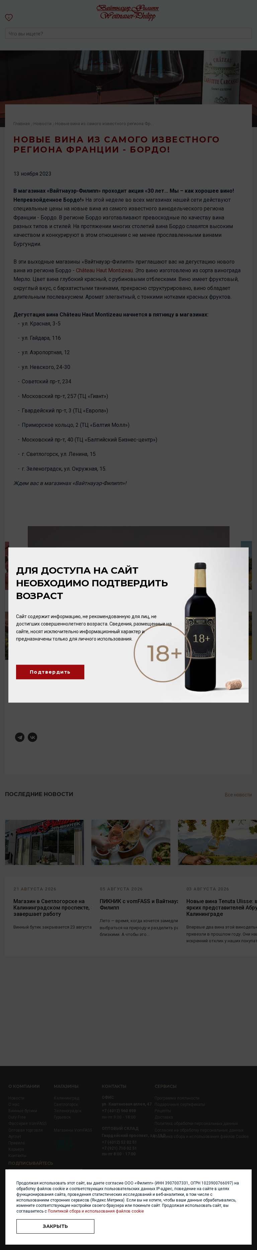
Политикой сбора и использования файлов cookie (96, 1211)
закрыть (55, 1226)
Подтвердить (50, 672)
